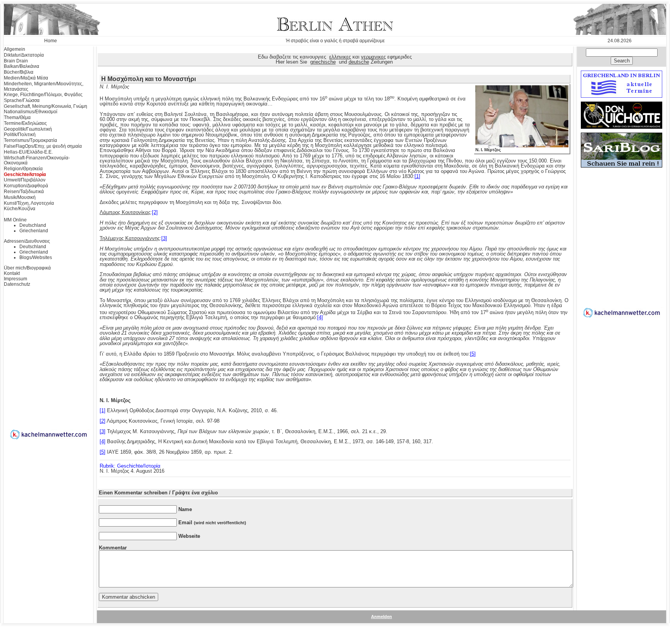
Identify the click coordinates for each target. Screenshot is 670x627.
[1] (417, 176)
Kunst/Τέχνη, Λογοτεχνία (29, 203)
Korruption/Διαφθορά (26, 185)
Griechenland (33, 230)
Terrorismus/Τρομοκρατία (30, 140)
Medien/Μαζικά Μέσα (26, 78)
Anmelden (381, 616)
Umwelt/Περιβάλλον (24, 180)
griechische (323, 62)
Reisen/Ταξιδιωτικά (24, 191)
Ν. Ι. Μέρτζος (488, 149)
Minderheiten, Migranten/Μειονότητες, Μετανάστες (43, 86)
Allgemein (14, 49)
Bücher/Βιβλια (18, 72)
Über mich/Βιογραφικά (27, 268)
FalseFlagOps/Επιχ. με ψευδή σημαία (43, 146)
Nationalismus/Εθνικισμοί (30, 111)
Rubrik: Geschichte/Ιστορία (130, 466)
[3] (164, 238)
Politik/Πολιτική (20, 134)
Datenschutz (17, 284)
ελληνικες (340, 57)
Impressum (15, 279)
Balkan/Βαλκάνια (21, 66)
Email (212, 522)
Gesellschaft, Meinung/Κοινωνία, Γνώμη (45, 106)
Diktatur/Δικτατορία (24, 55)
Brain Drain (16, 61)
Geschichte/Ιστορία (25, 174)
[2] (155, 212)
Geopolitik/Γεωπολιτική (28, 129)
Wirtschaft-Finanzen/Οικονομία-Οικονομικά (37, 160)
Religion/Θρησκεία (23, 168)
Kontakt (12, 273)
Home (50, 40)
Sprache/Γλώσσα (22, 100)
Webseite (189, 536)
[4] (320, 317)
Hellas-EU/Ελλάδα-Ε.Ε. (28, 152)
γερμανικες (373, 57)
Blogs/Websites (35, 257)
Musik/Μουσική (20, 197)
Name (185, 509)
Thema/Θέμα (17, 117)
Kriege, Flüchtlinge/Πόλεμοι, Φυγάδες (43, 94)
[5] (473, 354)
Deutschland (32, 225)
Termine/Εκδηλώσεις (25, 123)
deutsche (359, 62)
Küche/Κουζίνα (19, 208)
